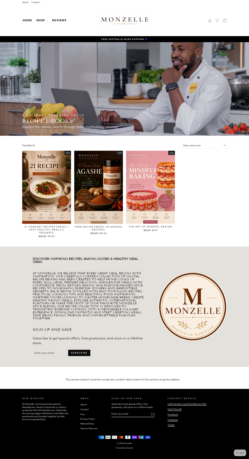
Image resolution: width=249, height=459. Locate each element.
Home (27, 20)
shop (41, 20)
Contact (35, 2)
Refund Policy (87, 423)
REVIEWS (59, 20)
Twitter (171, 425)
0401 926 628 (174, 409)
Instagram (173, 419)
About (25, 2)
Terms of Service (88, 428)
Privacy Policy (87, 419)
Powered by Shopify (124, 448)
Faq (82, 414)
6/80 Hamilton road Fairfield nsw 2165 (187, 404)
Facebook (173, 414)
